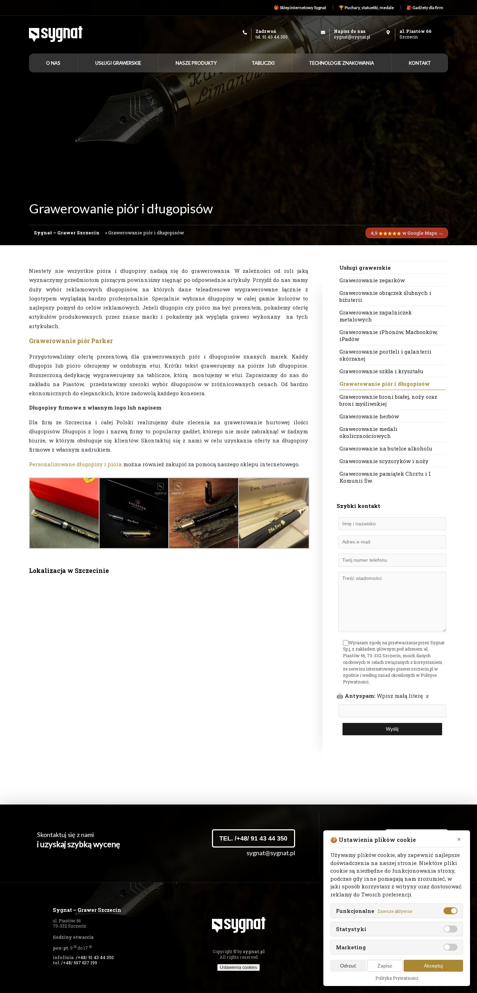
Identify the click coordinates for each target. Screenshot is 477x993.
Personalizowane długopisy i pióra (75, 464)
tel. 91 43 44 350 (272, 37)
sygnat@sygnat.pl (352, 37)
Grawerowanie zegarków (372, 280)
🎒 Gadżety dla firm (424, 7)
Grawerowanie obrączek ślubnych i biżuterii (385, 296)
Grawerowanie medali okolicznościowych (368, 432)
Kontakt (420, 63)
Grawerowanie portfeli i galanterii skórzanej (385, 355)
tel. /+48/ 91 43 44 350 (253, 838)
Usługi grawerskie (118, 63)
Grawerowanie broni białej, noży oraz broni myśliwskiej (388, 400)
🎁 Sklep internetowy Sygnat (300, 7)
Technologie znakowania (341, 63)
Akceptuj (433, 966)
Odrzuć (348, 966)
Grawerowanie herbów (369, 416)
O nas (53, 63)
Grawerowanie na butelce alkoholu (385, 448)
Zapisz (384, 966)
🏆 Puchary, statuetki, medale (366, 7)
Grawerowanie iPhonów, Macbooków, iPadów (388, 335)
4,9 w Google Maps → (407, 233)
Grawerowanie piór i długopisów (384, 383)
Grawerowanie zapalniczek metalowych (375, 316)
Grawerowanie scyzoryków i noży (383, 461)
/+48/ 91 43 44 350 (95, 957)
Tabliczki (263, 63)
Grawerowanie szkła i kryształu (381, 371)
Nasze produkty (196, 63)
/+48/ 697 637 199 (79, 962)
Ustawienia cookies (238, 967)
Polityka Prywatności (396, 978)
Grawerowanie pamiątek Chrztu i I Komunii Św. (385, 477)
